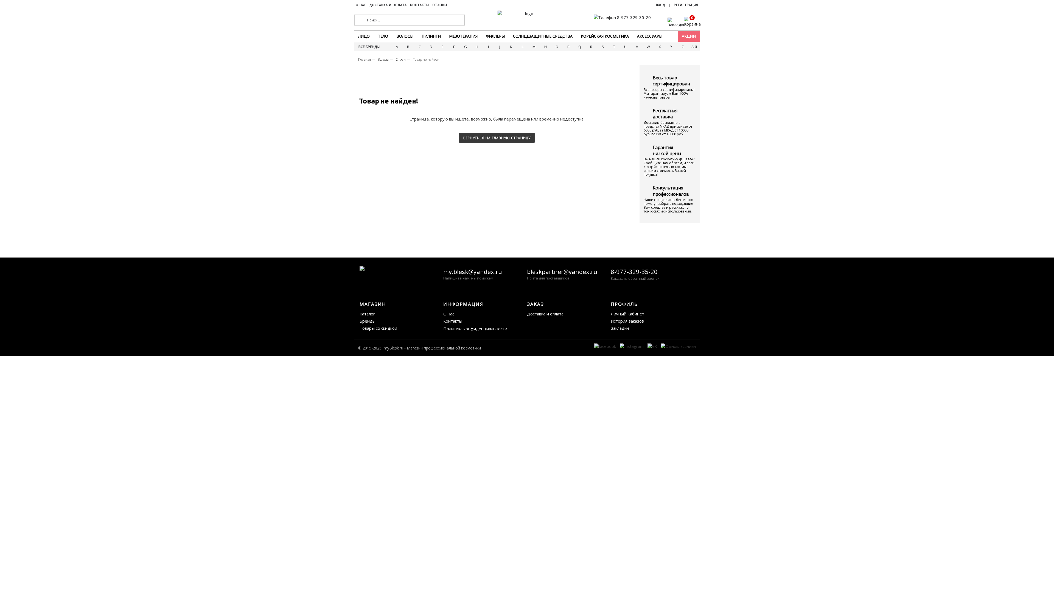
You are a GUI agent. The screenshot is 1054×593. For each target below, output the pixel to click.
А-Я (694, 46)
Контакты (452, 321)
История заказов (627, 321)
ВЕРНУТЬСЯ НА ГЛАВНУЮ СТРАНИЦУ (497, 138)
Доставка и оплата (545, 314)
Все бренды (369, 46)
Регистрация (686, 5)
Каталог (367, 314)
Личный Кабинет (627, 314)
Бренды (367, 321)
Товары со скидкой (378, 328)
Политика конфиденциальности (475, 328)
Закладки (620, 328)
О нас (448, 314)
